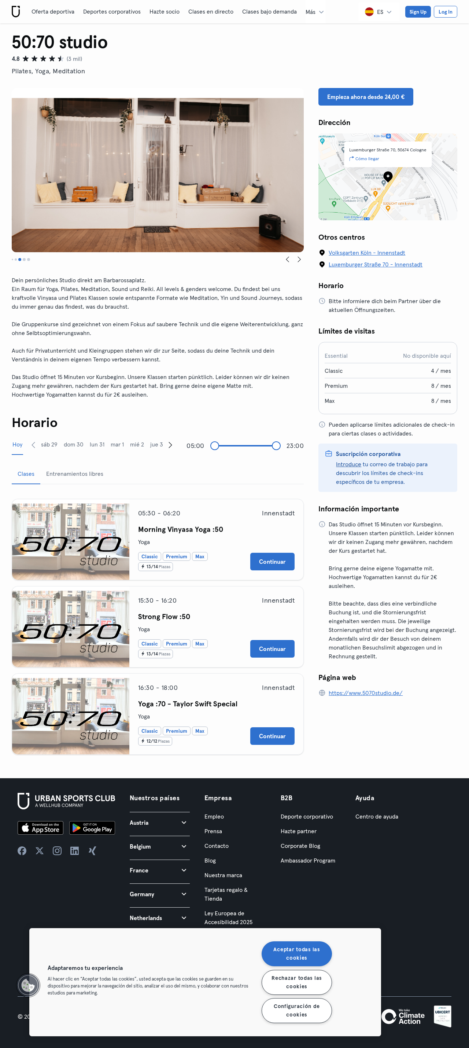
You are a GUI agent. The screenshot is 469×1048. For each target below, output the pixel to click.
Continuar (272, 561)
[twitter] (39, 850)
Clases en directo (210, 11)
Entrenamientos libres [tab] (74, 473)
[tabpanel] (158, 624)
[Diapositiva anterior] (287, 259)
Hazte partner (299, 831)
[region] (205, 982)
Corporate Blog (300, 845)
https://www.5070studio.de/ (366, 692)
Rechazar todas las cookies (297, 981)
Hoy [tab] (17, 444)
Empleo (214, 816)
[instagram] (57, 850)
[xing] (92, 850)
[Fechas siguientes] (170, 444)
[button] (160, 822)
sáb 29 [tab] (49, 444)
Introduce (348, 464)
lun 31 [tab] (97, 444)
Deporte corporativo (307, 816)
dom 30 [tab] (74, 444)
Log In (446, 11)
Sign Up (418, 11)
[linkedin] (74, 850)
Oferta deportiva (53, 11)
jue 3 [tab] (156, 444)
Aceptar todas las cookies (296, 953)
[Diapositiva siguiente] (299, 259)
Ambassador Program (308, 860)
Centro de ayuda (376, 816)
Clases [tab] (26, 473)
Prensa (213, 831)
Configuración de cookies (297, 1010)
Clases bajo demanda (269, 11)
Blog (210, 860)
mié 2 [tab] (137, 444)
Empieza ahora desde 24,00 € (366, 96)
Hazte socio (164, 11)
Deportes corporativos (112, 11)
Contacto (216, 845)
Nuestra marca (223, 875)
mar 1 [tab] (117, 444)
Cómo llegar (367, 158)
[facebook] (22, 850)
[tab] (12, 259)
